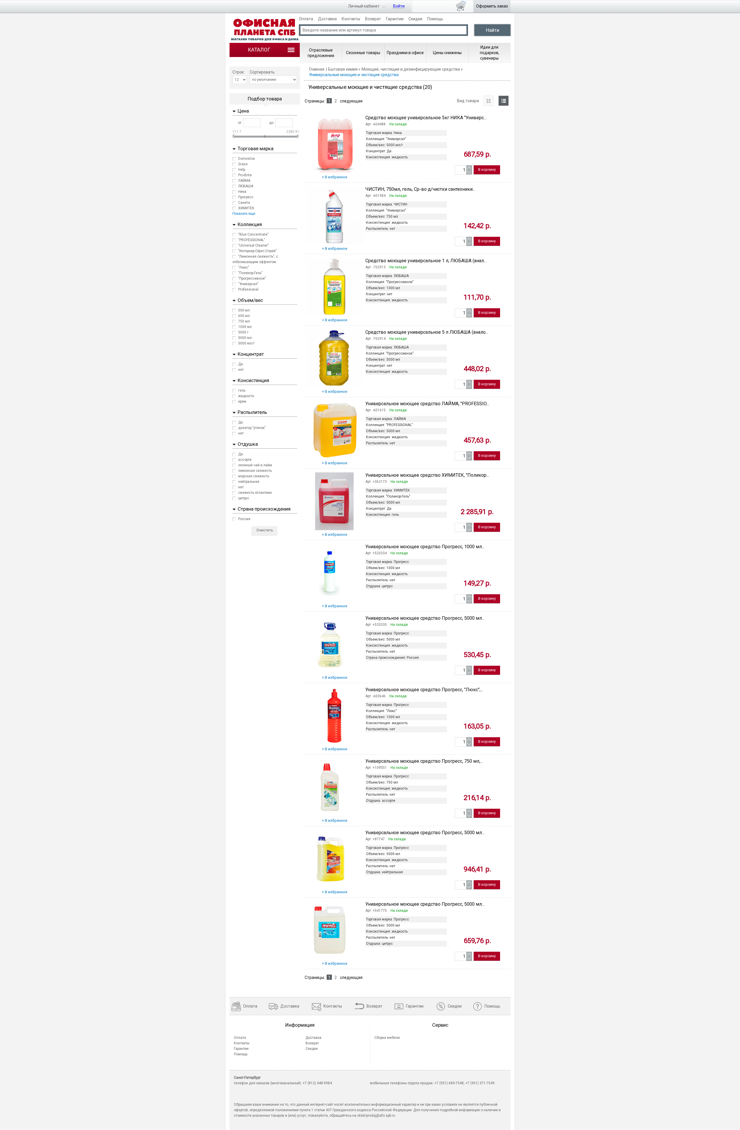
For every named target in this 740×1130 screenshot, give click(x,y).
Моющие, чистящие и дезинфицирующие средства (411, 69)
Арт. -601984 (375, 196)
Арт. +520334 (376, 553)
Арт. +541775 (376, 911)
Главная (316, 69)
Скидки (415, 18)
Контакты (351, 18)
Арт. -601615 (375, 410)
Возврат (373, 18)
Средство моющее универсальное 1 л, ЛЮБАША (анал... (425, 260)
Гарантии (395, 18)
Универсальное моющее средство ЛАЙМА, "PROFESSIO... (427, 403)
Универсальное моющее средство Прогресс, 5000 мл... (424, 618)
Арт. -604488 (375, 124)
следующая (351, 101)
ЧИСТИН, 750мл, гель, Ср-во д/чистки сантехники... (420, 189)
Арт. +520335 (376, 625)
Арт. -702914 (375, 339)
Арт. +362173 (376, 482)
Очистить (264, 530)
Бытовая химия (343, 69)
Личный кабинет (364, 6)
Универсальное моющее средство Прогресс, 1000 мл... (424, 546)
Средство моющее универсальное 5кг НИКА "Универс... (425, 117)
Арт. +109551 (376, 768)
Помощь (435, 18)
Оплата (306, 18)
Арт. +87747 (375, 839)
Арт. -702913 (375, 267)
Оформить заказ (492, 6)
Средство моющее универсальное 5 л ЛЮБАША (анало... (426, 332)
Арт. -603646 (375, 696)
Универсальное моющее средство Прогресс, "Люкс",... (424, 689)
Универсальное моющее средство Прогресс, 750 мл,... (424, 761)
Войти (399, 6)
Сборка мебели (387, 1038)
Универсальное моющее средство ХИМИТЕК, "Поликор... (427, 475)
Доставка (327, 18)
